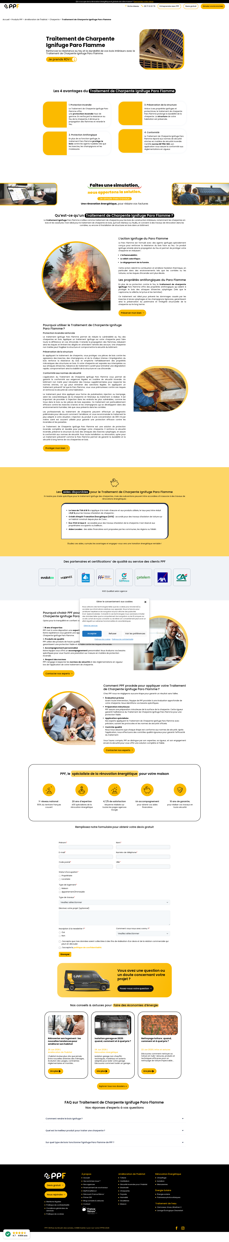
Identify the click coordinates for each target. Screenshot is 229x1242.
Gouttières (124, 1200)
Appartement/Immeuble (73, 892)
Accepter (92, 633)
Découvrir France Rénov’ (93, 1194)
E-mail (62, 852)
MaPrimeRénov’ (90, 1191)
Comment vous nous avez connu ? (133, 928)
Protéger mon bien (55, 448)
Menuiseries (162, 1184)
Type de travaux (67, 897)
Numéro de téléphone (126, 852)
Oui (63, 932)
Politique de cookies (103, 639)
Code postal (65, 862)
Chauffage (161, 1177)
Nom (118, 842)
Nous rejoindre (55, 1194)
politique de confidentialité (87, 947)
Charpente (55, 19)
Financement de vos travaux (95, 1187)
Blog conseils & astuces (93, 1200)
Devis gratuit (190, 6)
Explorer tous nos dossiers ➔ (113, 1086)
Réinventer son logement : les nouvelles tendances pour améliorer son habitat (64, 1041)
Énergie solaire (163, 1194)
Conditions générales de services (57, 1209)
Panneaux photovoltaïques (168, 1197)
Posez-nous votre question (134, 988)
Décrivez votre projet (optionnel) (74, 908)
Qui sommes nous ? (91, 1181)
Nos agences (89, 1184)
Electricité (124, 1187)
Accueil (6, 19)
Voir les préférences (135, 633)
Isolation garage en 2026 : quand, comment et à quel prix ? (113, 1040)
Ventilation (124, 1181)
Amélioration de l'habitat (36, 19)
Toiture (123, 1177)
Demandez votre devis (143, 1)
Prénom (63, 842)
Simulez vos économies (213, 6)
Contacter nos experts (57, 673)
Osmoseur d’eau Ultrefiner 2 (169, 1207)
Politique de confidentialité (122, 639)
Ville (118, 862)
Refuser (112, 633)
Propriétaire (67, 875)
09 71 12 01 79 (149, 6)
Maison (65, 888)
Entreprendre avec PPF (169, 6)
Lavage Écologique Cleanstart (170, 1210)
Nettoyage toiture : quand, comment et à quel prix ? (156, 1040)
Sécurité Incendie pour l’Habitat (133, 1184)
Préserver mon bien (131, 312)
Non (63, 935)
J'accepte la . (82, 947)
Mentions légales (53, 1201)
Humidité (124, 1197)
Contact (86, 1204)
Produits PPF (17, 19)
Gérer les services (91, 625)
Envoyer (65, 954)
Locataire (66, 879)
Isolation (160, 1181)
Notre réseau (133, 6)
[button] (145, 601)
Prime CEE (87, 1197)
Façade (123, 1194)
